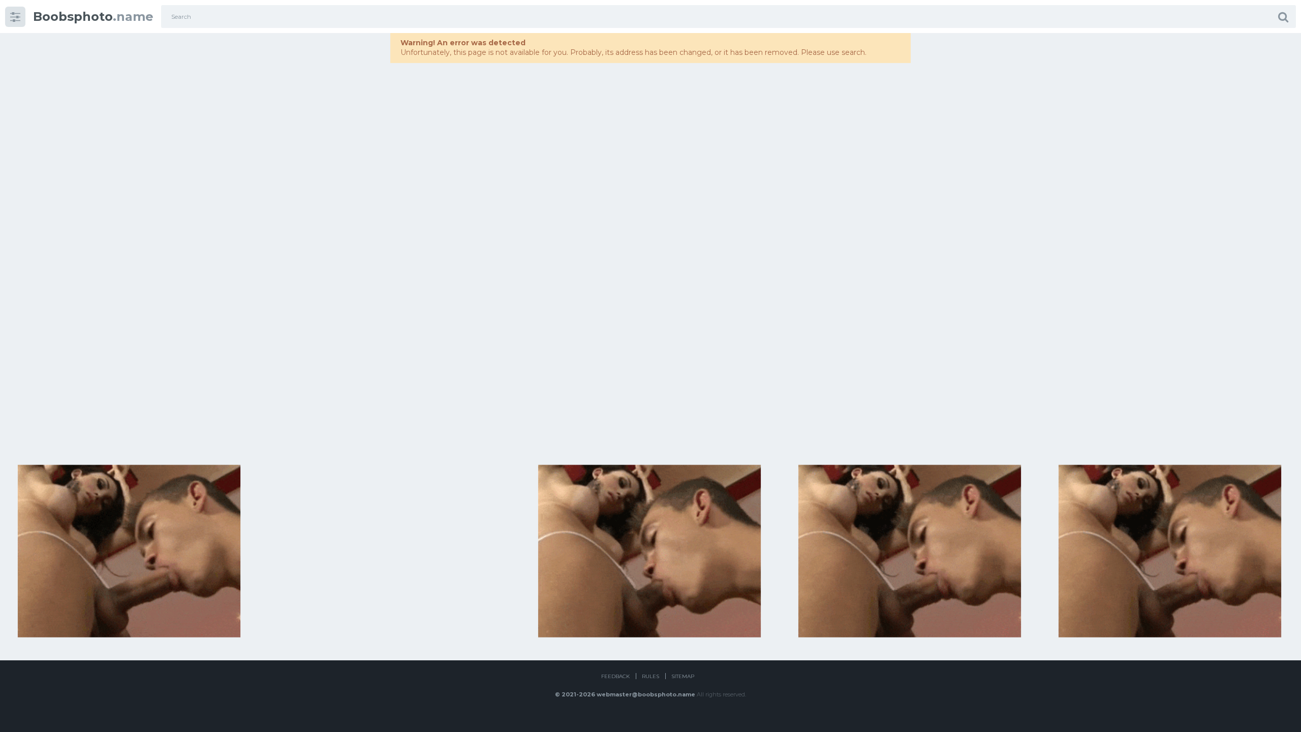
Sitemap (682, 676)
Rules (650, 676)
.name (93, 16)
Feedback (615, 676)
